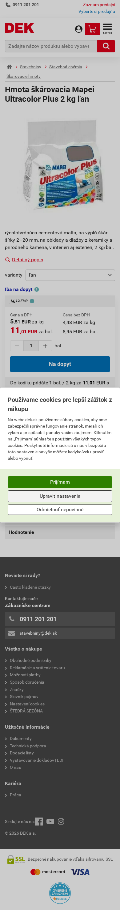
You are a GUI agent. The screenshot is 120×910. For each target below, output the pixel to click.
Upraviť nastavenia (60, 496)
